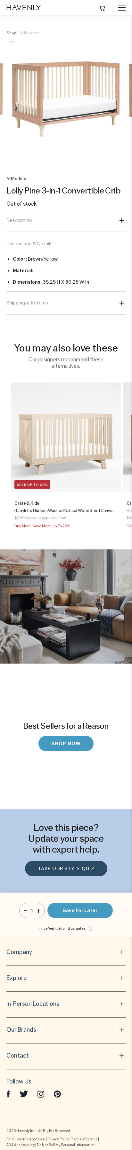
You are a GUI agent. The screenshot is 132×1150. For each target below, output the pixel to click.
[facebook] (8, 1094)
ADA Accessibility (20, 1145)
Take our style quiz (66, 868)
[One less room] (25, 910)
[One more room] (38, 910)
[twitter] (24, 1094)
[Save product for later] (11, 46)
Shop (11, 33)
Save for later (80, 910)
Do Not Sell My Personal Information (66, 1145)
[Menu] (119, 7)
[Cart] (102, 7)
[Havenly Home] (23, 7)
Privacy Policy (58, 1139)
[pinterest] (57, 1094)
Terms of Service (84, 1139)
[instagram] (41, 1094)
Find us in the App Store (25, 1139)
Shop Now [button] (66, 743)
